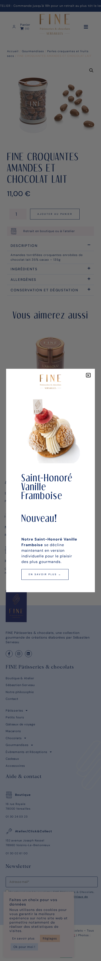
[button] (88, 375)
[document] (50, 480)
